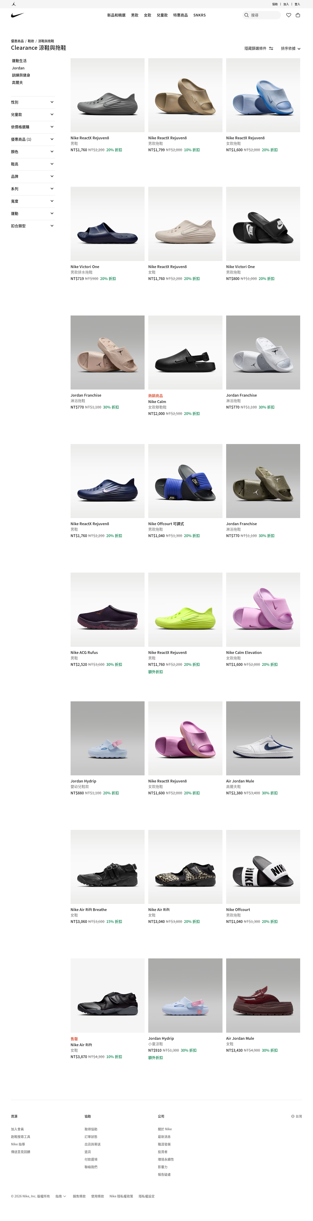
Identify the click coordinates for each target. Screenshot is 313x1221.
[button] (33, 101)
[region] (30, 147)
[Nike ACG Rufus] (108, 610)
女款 (147, 15)
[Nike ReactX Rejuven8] (108, 95)
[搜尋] (246, 15)
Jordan (18, 68)
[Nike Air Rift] (185, 867)
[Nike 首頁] (18, 15)
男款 (134, 15)
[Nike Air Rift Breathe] (108, 867)
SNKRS (199, 15)
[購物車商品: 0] (298, 15)
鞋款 (31, 40)
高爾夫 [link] (17, 82)
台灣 (299, 1116)
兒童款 (162, 15)
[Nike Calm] (185, 353)
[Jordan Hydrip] (108, 738)
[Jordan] (13, 4)
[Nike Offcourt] (263, 867)
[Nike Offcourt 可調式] (185, 481)
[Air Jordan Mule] (263, 738)
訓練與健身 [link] (21, 75)
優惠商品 (17, 40)
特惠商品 (180, 15)
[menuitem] (279, 4)
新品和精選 (116, 15)
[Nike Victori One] (108, 224)
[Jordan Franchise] (108, 353)
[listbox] (291, 48)
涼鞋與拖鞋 (46, 40)
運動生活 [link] (19, 60)
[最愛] (289, 15)
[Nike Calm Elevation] (263, 610)
